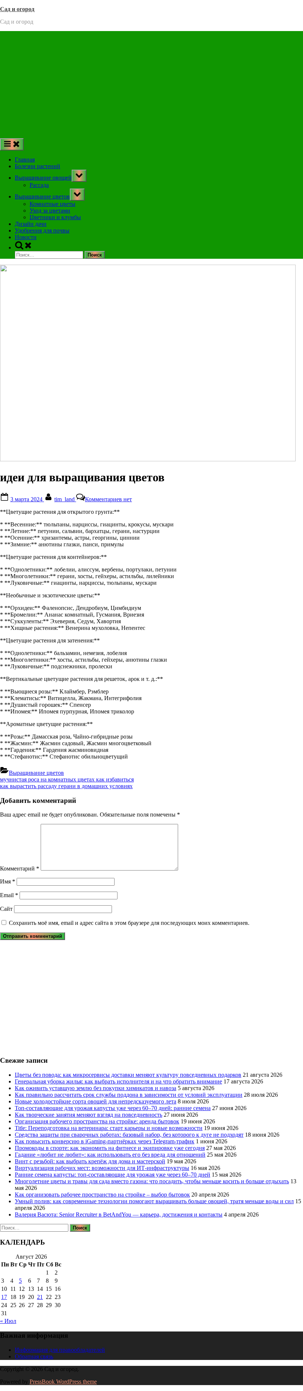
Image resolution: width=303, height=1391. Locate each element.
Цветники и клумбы (55, 217)
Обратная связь (34, 1356)
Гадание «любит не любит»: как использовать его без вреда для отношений (110, 1154)
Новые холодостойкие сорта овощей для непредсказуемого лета (95, 1101)
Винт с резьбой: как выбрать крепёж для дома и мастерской (90, 1161)
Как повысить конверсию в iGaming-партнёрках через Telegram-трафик (104, 1141)
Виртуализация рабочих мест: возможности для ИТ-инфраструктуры (102, 1168)
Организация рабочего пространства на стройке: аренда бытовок (97, 1121)
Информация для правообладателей (60, 1350)
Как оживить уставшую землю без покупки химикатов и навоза (95, 1088)
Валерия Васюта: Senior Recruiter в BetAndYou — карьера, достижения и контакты (118, 1214)
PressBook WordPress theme (63, 1381)
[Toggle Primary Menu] (12, 144)
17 (4, 1297)
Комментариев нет (108, 499)
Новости (26, 237)
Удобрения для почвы (42, 230)
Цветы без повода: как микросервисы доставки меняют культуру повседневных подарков (128, 1075)
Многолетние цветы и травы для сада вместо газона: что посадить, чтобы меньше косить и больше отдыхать (152, 1181)
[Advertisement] (151, 83)
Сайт (6, 909)
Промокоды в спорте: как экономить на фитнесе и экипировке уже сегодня (110, 1148)
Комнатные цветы (52, 204)
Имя (7, 881)
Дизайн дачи (31, 224)
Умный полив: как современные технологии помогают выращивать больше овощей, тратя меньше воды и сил (154, 1201)
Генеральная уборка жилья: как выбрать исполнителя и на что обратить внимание (118, 1081)
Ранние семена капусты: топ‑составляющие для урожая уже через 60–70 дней (112, 1174)
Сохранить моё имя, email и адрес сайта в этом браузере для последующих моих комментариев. (129, 923)
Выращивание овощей (43, 177)
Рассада (39, 185)
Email (9, 895)
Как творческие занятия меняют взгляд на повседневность (88, 1115)
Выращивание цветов (42, 196)
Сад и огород (17, 9)
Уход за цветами (50, 210)
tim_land (65, 499)
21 (40, 1297)
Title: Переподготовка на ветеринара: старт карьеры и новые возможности (108, 1128)
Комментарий (19, 868)
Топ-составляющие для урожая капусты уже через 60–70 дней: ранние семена (113, 1108)
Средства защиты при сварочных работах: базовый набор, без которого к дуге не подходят (129, 1135)
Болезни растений (37, 166)
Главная (25, 159)
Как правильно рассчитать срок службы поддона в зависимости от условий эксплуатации (128, 1095)
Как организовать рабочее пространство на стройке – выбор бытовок (102, 1194)
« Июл (8, 1321)
